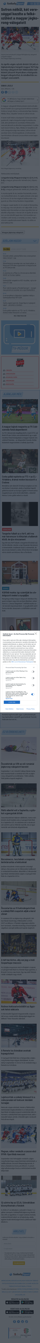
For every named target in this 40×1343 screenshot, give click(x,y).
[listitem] (20, 667)
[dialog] (20, 671)
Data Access (20, 709)
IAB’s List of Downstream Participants (22, 662)
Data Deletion (9, 709)
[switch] (32, 672)
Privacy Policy (31, 709)
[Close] (36, 634)
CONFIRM (11, 702)
